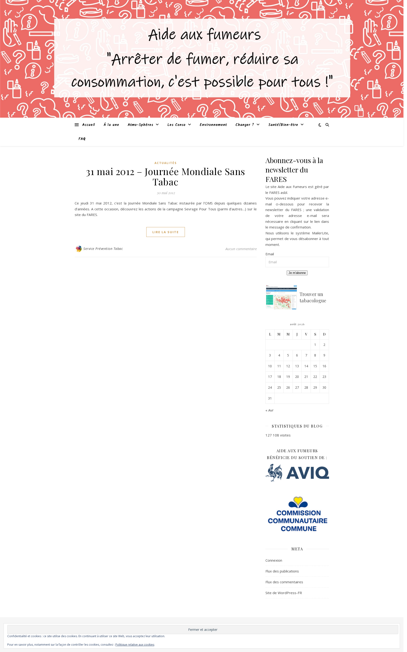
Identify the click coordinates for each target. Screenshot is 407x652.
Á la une (111, 125)
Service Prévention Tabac (103, 248)
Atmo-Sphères (140, 125)
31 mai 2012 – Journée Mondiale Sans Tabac (165, 176)
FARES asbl (278, 192)
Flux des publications (282, 571)
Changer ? (245, 125)
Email (269, 254)
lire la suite (165, 232)
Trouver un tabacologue (313, 297)
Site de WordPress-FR (283, 592)
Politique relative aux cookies (134, 645)
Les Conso (176, 125)
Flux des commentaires (284, 582)
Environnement (213, 125)
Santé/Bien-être (283, 125)
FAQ (82, 139)
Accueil (88, 125)
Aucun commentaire (241, 248)
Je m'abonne (297, 273)
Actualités (166, 163)
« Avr (269, 410)
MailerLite (320, 233)
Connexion (273, 560)
